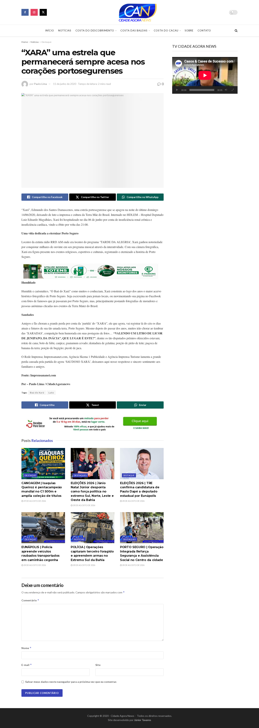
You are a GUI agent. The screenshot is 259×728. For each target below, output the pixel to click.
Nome (26, 648)
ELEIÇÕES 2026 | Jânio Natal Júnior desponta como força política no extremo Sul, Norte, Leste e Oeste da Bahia (92, 491)
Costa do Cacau (166, 30)
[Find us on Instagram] (34, 12)
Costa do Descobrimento (94, 30)
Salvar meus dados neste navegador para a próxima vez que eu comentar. (71, 681)
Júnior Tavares (142, 720)
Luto (51, 392)
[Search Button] (236, 30)
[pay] (90, 271)
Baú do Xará (37, 392)
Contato (204, 30)
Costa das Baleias (134, 30)
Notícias (64, 30)
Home (24, 42)
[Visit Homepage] (138, 12)
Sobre (189, 30)
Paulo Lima (40, 83)
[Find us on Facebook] (25, 12)
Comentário (30, 600)
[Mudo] (226, 90)
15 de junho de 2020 (64, 83)
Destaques (80, 475)
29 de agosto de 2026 (34, 501)
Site (97, 664)
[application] (205, 75)
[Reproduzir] (177, 90)
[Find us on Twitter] (43, 12)
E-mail (26, 665)
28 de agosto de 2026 (83, 505)
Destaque (46, 42)
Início (49, 30)
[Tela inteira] (233, 90)
